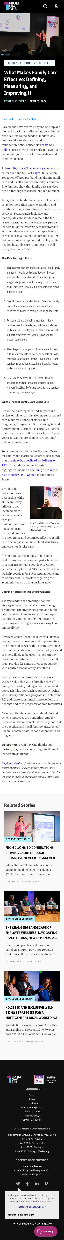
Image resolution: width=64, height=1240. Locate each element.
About (32, 1095)
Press (32, 1099)
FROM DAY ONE (31, 1224)
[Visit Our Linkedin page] (37, 1183)
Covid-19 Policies (32, 1119)
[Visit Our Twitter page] (18, 1183)
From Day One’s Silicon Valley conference (32, 168)
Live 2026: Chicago (32, 1147)
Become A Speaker (32, 1107)
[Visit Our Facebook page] (27, 1183)
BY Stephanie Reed (15, 101)
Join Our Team (32, 1111)
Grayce (35, 173)
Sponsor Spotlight (27, 119)
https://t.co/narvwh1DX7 (32, 1206)
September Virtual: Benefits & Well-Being (32, 1134)
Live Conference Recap (19, 919)
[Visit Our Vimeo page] (46, 1183)
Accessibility (32, 1115)
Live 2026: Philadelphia (32, 1143)
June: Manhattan (32, 1166)
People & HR (8, 119)
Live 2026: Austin (32, 1139)
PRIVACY (47, 1224)
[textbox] (32, 454)
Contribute (32, 1103)
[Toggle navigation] (35, 6)
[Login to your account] (56, 6)
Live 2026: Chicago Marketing (32, 1151)
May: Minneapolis (32, 1174)
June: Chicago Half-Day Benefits (32, 1170)
